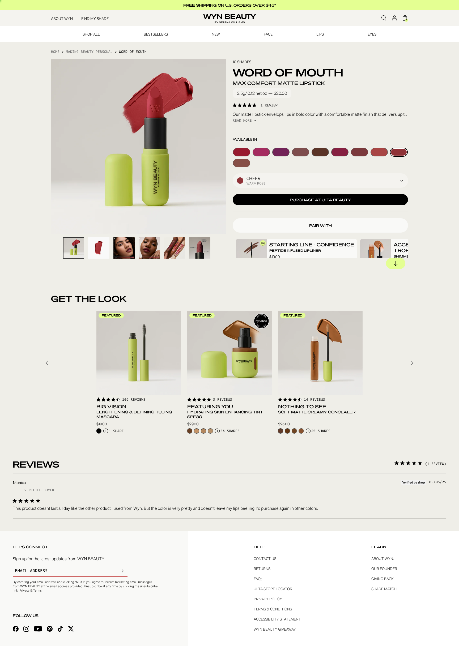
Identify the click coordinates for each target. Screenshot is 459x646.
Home (55, 52)
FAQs (258, 578)
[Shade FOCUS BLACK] (98, 431)
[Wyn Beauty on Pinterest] (50, 629)
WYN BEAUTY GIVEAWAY (275, 629)
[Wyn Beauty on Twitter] (71, 629)
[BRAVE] (241, 163)
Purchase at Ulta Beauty (320, 199)
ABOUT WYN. (382, 558)
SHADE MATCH (384, 588)
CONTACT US (265, 558)
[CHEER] (398, 152)
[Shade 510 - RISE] (280, 431)
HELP (259, 546)
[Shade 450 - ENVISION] (294, 431)
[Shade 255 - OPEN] (203, 431)
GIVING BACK (382, 578)
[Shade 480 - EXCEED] (287, 431)
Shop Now (139, 386)
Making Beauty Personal (89, 52)
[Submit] (122, 571)
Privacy (24, 590)
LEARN (378, 546)
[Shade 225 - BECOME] (210, 431)
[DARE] (241, 152)
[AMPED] (261, 152)
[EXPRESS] (281, 152)
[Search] (383, 18)
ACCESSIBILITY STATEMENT (277, 619)
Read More (242, 121)
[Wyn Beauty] (229, 18)
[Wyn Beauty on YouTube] (38, 629)
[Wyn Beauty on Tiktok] (60, 629)
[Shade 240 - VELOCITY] (196, 431)
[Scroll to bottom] (395, 263)
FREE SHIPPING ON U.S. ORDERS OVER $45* (229, 5)
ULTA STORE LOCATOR (273, 588)
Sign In (394, 18)
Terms (37, 590)
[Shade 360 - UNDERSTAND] (301, 431)
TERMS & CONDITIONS (273, 608)
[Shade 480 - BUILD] (189, 431)
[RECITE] (379, 152)
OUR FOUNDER (384, 568)
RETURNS (262, 568)
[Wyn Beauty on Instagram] (26, 629)
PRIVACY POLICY (268, 598)
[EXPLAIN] (300, 152)
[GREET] (320, 152)
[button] (320, 180)
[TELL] (340, 152)
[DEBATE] (359, 152)
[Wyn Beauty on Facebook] (16, 629)
